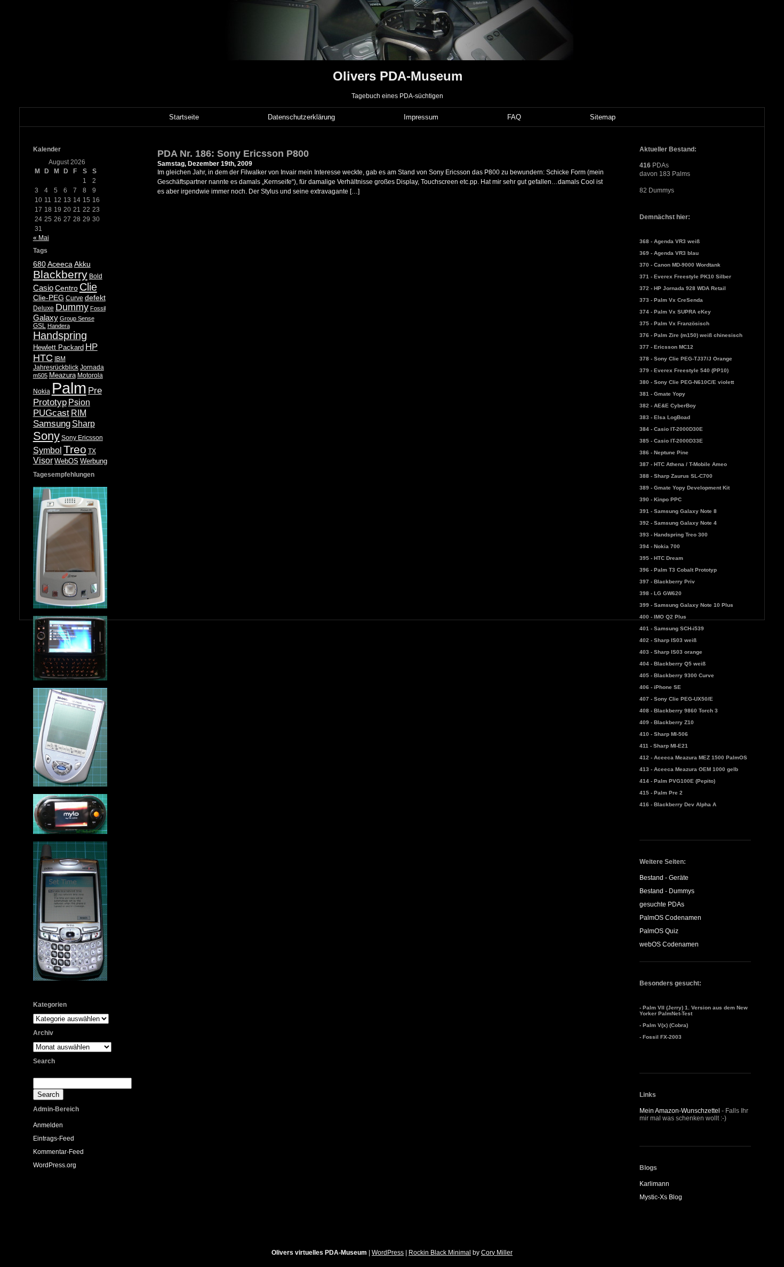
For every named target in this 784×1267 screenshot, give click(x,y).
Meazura (62, 375)
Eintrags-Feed (53, 1138)
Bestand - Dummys (666, 891)
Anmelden (48, 1125)
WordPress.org (54, 1165)
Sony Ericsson (82, 438)
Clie (88, 287)
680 (39, 264)
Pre (95, 391)
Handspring (60, 335)
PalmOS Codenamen (670, 917)
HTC (43, 357)
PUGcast (51, 413)
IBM (60, 359)
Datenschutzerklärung (301, 117)
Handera (58, 326)
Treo (74, 449)
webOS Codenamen (669, 944)
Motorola (90, 375)
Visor (43, 460)
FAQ (514, 117)
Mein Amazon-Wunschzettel (679, 1110)
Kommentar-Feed (58, 1152)
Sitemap (602, 117)
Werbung (93, 461)
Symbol (47, 450)
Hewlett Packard (58, 347)
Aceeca (60, 264)
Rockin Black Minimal (440, 1252)
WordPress (388, 1252)
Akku (82, 264)
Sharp (83, 423)
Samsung (51, 424)
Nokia (41, 391)
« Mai (41, 238)
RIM (78, 413)
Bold (95, 276)
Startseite (184, 117)
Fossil (98, 308)
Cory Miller (497, 1252)
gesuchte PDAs (661, 904)
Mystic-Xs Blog (660, 1197)
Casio (43, 287)
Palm (69, 388)
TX (92, 451)
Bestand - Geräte (664, 877)
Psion (79, 402)
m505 (40, 375)
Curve (74, 298)
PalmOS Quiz (658, 931)
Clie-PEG (48, 297)
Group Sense (77, 318)
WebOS (66, 461)
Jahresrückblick (55, 367)
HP (91, 347)
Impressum (421, 117)
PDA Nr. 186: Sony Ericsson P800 (233, 153)
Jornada (92, 367)
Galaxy (45, 317)
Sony (46, 436)
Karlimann (654, 1184)
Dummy (72, 307)
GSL (39, 326)
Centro (66, 288)
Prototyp (50, 402)
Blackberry (60, 274)
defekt (95, 297)
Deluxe (43, 308)
